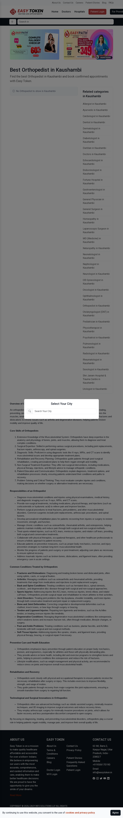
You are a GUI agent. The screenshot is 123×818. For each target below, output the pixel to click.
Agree (115, 812)
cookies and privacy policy (80, 812)
